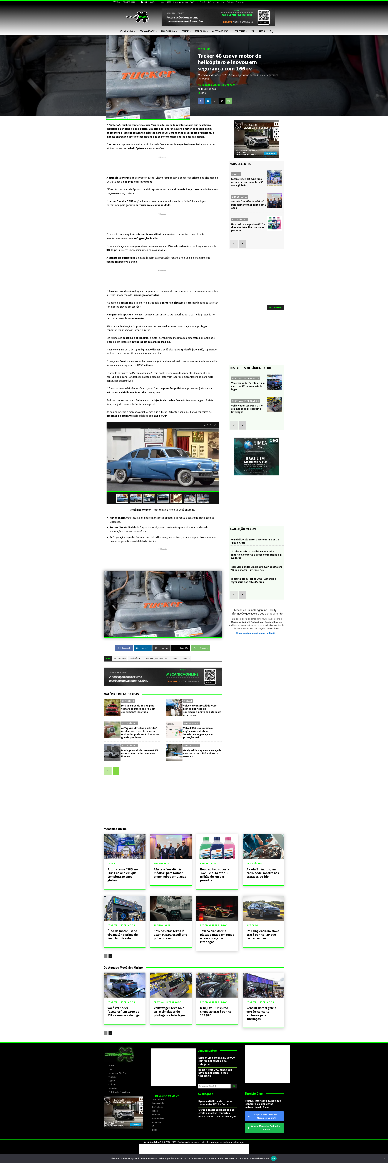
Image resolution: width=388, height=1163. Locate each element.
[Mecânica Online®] (137, 17)
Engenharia (191, 723)
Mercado (252, 925)
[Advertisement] (162, 165)
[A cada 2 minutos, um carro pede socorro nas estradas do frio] (263, 846)
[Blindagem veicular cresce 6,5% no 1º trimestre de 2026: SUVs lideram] (112, 752)
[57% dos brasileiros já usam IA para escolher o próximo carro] (171, 908)
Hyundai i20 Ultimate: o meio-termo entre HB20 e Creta (215, 1103)
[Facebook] (201, 101)
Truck (236, 174)
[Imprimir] (215, 101)
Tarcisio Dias (254, 1093)
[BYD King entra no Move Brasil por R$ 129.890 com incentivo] (263, 908)
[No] (384, 1158)
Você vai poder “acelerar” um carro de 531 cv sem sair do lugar (248, 386)
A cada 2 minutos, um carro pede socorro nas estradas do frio (262, 873)
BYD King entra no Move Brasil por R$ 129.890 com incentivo (262, 934)
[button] (271, 31)
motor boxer (120, 658)
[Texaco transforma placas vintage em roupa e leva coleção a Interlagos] (217, 908)
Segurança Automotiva (156, 658)
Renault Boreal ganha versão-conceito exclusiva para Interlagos (261, 1013)
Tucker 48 (185, 658)
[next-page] (116, 771)
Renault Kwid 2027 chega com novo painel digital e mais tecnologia (215, 1073)
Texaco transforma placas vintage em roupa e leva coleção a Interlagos (217, 936)
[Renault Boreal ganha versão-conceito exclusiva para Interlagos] (263, 985)
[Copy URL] (222, 101)
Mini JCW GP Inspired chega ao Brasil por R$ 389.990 (215, 1011)
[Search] (234, 1086)
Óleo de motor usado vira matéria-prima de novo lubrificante (122, 934)
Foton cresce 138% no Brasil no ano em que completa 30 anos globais (247, 182)
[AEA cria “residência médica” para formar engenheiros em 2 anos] (274, 200)
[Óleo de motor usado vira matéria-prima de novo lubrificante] (125, 908)
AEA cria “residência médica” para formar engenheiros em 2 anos (248, 204)
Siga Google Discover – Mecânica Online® (266, 1116)
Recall (188, 701)
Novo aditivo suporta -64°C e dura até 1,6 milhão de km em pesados (248, 227)
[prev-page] (108, 771)
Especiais (204, 49)
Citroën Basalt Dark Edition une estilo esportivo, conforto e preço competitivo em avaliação (256, 554)
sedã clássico (135, 658)
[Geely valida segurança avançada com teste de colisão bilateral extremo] (174, 752)
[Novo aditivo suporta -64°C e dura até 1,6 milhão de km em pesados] (274, 223)
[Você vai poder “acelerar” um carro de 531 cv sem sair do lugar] (274, 382)
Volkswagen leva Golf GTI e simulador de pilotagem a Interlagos (247, 408)
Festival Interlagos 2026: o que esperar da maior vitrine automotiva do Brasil (263, 1104)
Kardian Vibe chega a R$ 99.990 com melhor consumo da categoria (216, 1061)
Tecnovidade (162, 925)
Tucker (174, 658)
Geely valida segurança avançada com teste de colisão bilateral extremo (202, 753)
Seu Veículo (129, 723)
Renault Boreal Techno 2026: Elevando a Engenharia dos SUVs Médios (253, 580)
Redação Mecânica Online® (218, 85)
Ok (273, 1158)
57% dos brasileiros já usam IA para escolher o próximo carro (170, 934)
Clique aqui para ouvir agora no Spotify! (256, 633)
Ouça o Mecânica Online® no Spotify (264, 1128)
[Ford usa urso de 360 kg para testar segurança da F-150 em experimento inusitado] (112, 707)
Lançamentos (207, 1050)
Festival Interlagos (245, 378)
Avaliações (205, 1094)
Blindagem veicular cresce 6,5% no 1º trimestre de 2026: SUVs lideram (139, 753)
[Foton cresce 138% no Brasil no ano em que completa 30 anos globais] (274, 178)
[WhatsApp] (229, 101)
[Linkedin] (208, 101)
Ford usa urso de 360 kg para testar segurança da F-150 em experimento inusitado (138, 708)
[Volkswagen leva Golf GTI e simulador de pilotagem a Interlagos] (274, 404)
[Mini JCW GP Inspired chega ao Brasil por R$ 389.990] (217, 985)
